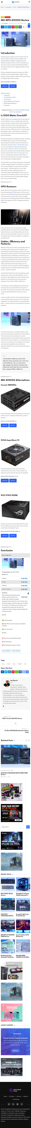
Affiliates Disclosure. (20, 1111)
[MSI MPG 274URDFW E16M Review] (8, 926)
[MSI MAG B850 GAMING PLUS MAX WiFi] (23, 946)
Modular (20, 663)
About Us (25, 1096)
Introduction (7, 95)
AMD (19, 151)
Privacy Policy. (10, 1111)
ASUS (18, 524)
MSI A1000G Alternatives (10, 103)
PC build (20, 56)
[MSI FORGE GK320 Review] (8, 884)
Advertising (16, 1099)
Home (2, 7)
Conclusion (6, 105)
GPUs (16, 149)
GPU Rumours (7, 99)
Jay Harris (5, 23)
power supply (10, 56)
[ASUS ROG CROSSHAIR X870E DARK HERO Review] (8, 905)
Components (8, 7)
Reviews (11, 770)
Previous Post (8, 716)
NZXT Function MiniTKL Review (12, 718)
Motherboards (5, 770)
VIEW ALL (15, 1050)
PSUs (14, 7)
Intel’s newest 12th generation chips (19, 145)
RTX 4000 (14, 192)
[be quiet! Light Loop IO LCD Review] (23, 905)
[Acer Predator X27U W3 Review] (23, 926)
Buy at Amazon (6, 650)
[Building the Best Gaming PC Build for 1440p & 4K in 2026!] (8, 946)
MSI (21, 76)
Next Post (24, 728)
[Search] (29, 2)
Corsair (2, 413)
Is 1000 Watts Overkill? (10, 97)
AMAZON (4, 86)
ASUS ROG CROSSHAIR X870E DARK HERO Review (7, 916)
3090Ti (24, 155)
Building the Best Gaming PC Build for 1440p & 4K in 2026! (7, 957)
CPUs (4, 147)
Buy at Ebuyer (16, 650)
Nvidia (14, 151)
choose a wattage (15, 121)
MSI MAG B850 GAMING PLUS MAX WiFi (22, 957)
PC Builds (11, 1096)
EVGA (4, 468)
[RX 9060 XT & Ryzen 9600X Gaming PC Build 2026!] (23, 884)
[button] (26, 740)
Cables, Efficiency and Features (12, 101)
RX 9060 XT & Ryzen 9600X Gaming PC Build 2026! (22, 895)
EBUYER (13, 86)
